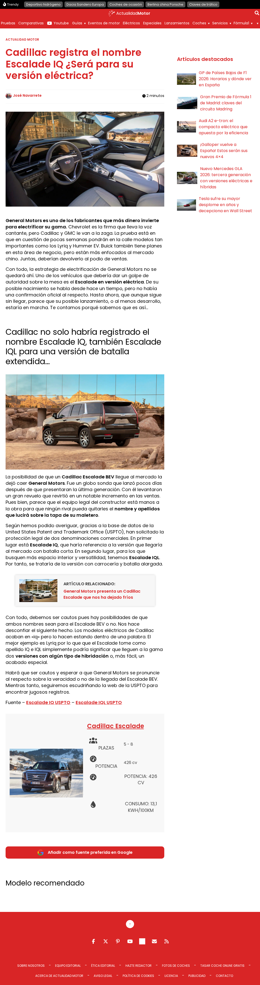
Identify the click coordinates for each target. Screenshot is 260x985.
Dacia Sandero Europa (85, 4)
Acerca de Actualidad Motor (59, 976)
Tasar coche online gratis (222, 965)
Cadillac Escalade (115, 726)
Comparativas (31, 23)
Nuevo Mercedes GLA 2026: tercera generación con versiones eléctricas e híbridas (226, 178)
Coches (199, 23)
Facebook (93, 941)
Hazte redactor (138, 965)
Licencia (171, 976)
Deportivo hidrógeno (43, 4)
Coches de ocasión (125, 4)
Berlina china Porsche (165, 4)
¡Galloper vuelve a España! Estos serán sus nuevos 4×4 (224, 151)
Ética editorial (103, 965)
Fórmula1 (241, 23)
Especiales (152, 23)
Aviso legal (103, 976)
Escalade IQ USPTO (48, 702)
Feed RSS (167, 941)
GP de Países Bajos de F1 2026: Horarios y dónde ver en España (225, 79)
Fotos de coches (176, 965)
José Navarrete (27, 95)
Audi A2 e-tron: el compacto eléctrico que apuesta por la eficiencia (223, 127)
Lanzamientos (177, 23)
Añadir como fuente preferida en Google (90, 852)
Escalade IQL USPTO (99, 702)
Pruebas (8, 23)
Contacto (224, 976)
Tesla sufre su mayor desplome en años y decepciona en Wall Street (225, 205)
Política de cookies (138, 976)
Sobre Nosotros (31, 965)
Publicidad (196, 976)
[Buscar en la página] (257, 14)
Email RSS (154, 941)
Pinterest (118, 941)
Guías (77, 23)
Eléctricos (131, 23)
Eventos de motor (104, 23)
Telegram (142, 941)
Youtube (61, 23)
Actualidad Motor (22, 39)
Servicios (220, 23)
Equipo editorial (68, 965)
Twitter (106, 941)
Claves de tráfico (203, 4)
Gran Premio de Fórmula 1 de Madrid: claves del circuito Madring (225, 103)
